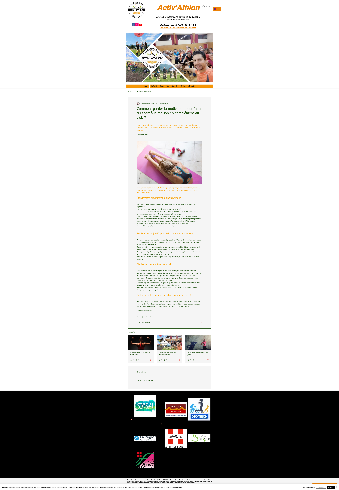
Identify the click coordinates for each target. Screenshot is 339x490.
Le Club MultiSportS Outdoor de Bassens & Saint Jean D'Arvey (178, 18)
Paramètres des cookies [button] (308, 487)
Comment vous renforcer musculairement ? (167, 354)
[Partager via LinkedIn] (146, 317)
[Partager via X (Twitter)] (142, 317)
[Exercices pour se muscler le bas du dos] (141, 342)
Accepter (330, 487)
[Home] (156, 75)
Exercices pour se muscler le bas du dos (140, 354)
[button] (209, 91)
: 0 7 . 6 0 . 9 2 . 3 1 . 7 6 (185, 25)
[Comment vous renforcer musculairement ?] (169, 342)
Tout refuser (320, 487)
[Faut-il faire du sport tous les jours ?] (198, 342)
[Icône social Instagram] (137, 24)
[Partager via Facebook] (138, 317)
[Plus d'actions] (201, 104)
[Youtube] (140, 24)
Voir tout (208, 332)
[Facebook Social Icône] (133, 24)
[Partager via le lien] (150, 317)
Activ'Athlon (178, 7)
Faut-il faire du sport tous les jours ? (198, 354)
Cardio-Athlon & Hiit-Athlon (143, 91)
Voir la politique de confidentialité (172, 487)
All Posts (130, 91)
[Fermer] (337, 487)
